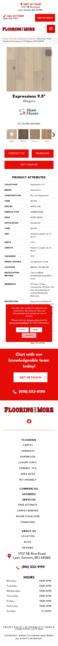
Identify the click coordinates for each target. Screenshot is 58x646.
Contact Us (16, 153)
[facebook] (29, 422)
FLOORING (29, 440)
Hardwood (22, 39)
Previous (4, 133)
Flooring (12, 39)
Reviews (27, 548)
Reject (36, 329)
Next (53, 133)
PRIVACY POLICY (12, 627)
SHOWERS (29, 494)
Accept (22, 329)
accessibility (33, 627)
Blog (27, 542)
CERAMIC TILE (28, 468)
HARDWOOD (27, 457)
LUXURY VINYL (28, 462)
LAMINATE (27, 451)
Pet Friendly (28, 480)
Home (5, 39)
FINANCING (43, 153)
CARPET (28, 445)
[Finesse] (35, 134)
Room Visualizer (28, 516)
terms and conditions (19, 322)
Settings (29, 335)
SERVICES (29, 500)
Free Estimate (28, 505)
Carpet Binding (28, 511)
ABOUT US (29, 531)
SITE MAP (37, 629)
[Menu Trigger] (51, 29)
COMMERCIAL (29, 489)
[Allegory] (12, 134)
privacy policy (33, 320)
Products (31, 39)
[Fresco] (46, 134)
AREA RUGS (28, 474)
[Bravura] (23, 134)
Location (28, 536)
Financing (28, 522)
